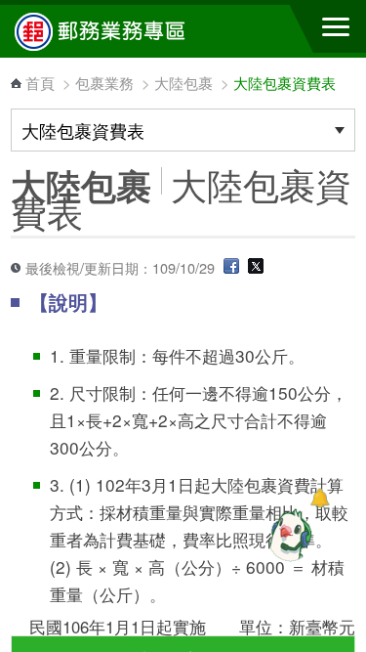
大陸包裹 (183, 82)
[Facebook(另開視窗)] (231, 267)
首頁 (40, 82)
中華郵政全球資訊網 (122, 31)
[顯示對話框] (319, 498)
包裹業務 (104, 82)
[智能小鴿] (288, 534)
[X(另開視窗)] (256, 267)
